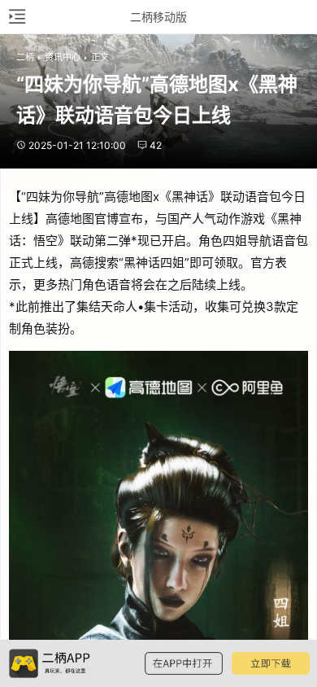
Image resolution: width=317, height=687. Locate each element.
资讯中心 (62, 57)
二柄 (25, 57)
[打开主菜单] (16, 16)
